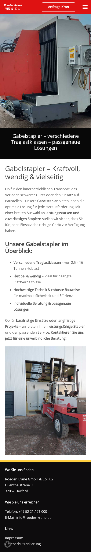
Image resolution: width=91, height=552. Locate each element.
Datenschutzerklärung (23, 544)
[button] (85, 7)
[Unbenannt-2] (13, 7)
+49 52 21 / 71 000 (33, 511)
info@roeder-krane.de (33, 517)
